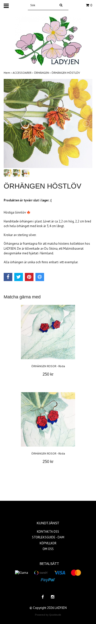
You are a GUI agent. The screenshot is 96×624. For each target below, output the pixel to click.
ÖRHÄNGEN (42, 72)
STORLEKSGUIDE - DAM (48, 537)
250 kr (48, 374)
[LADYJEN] (48, 41)
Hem (8, 72)
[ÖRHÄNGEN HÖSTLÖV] (48, 123)
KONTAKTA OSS (48, 531)
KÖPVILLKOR (48, 543)
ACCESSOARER (23, 72)
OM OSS (48, 549)
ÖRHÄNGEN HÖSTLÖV (66, 72)
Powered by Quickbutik (48, 614)
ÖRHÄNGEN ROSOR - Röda (48, 366)
